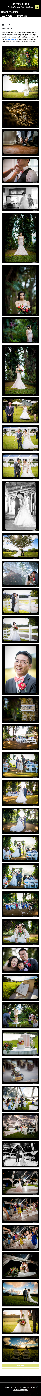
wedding (10, 16)
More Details (20, 1365)
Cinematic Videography (20, 1390)
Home (3, 16)
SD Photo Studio (20, 3)
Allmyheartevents (11, 39)
